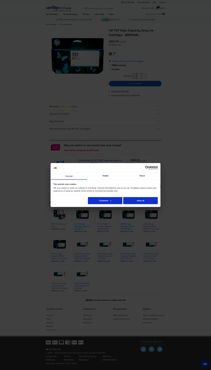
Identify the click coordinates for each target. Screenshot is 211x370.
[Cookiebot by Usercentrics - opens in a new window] (147, 168)
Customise (103, 200)
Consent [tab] (69, 176)
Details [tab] (106, 176)
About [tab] (142, 176)
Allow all (140, 200)
